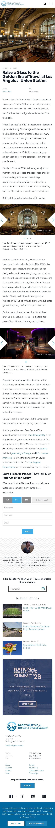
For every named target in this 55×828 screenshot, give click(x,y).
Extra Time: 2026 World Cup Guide (37, 609)
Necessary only (36, 823)
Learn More (27, 704)
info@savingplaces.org (14, 745)
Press (7, 773)
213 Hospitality (37, 435)
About (8, 765)
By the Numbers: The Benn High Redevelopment (36, 628)
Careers (8, 770)
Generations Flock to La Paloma (34, 646)
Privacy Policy (29, 817)
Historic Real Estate (36, 770)
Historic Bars (7, 91)
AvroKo (43, 448)
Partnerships (33, 773)
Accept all (16, 823)
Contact (9, 768)
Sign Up (27, 786)
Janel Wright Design (21, 453)
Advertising (33, 768)
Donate (31, 765)
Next (27, 532)
